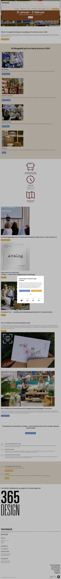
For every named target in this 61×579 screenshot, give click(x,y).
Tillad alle (36, 290)
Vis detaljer (30, 294)
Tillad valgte (24, 290)
